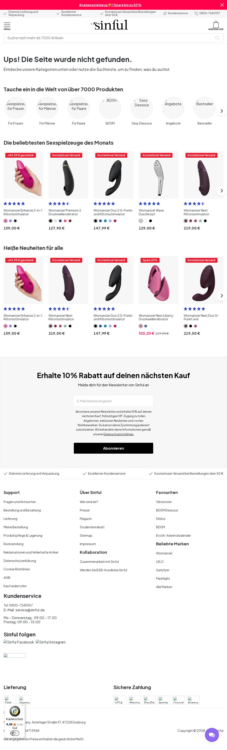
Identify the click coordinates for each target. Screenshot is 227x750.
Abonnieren (113, 448)
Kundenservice (178, 13)
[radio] (5, 203)
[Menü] (22, 706)
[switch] (14, 733)
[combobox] (109, 37)
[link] (6, 221)
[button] (222, 5)
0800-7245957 (209, 13)
